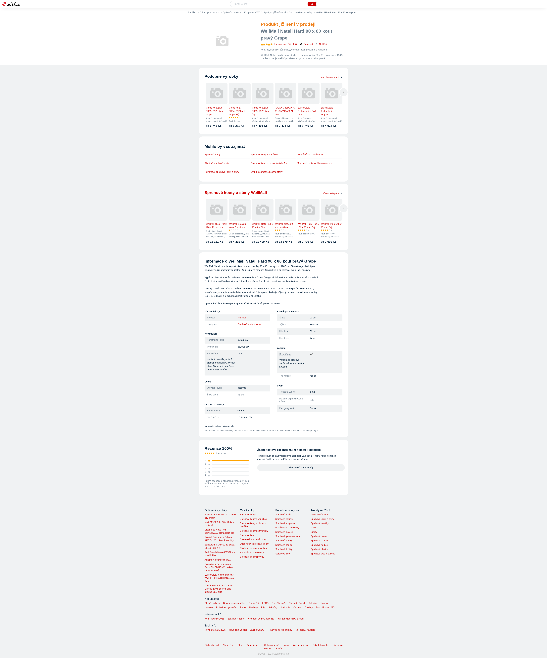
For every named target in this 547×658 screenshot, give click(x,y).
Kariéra (279, 648)
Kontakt (268, 648)
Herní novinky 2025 (214, 618)
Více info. (221, 486)
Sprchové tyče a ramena (287, 536)
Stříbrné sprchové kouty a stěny (266, 172)
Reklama (338, 645)
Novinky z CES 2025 (215, 630)
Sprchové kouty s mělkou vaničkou (314, 163)
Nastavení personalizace (296, 645)
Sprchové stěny (248, 514)
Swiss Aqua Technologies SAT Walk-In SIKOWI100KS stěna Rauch (220, 578)
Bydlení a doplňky (232, 12)
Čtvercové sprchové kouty (253, 539)
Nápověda (228, 645)
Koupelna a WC (252, 12)
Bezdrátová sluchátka (234, 603)
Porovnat (308, 44)
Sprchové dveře (283, 514)
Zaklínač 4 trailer (236, 618)
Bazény (309, 607)
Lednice (209, 607)
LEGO (265, 603)
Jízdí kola (285, 607)
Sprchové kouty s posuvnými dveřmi (269, 163)
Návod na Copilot (238, 630)
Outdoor (297, 607)
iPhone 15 (253, 603)
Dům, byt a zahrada (210, 12)
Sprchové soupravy (285, 523)
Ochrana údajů (271, 645)
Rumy (243, 607)
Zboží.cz (192, 12)
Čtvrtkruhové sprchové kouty (254, 548)
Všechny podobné (330, 77)
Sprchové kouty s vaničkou (264, 154)
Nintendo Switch (297, 603)
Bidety (314, 532)
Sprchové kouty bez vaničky (254, 531)
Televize (313, 603)
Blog (240, 645)
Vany (313, 527)
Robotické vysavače (226, 607)
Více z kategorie (331, 193)
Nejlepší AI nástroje (305, 630)
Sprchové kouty (212, 154)
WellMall (241, 317)
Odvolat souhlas (321, 645)
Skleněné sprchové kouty (310, 154)
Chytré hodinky (212, 603)
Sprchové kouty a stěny (301, 12)
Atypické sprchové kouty (217, 163)
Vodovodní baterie (320, 514)
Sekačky (272, 607)
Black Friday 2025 (325, 607)
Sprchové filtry (282, 553)
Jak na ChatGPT (258, 630)
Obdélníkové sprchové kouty (254, 544)
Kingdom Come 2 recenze (261, 618)
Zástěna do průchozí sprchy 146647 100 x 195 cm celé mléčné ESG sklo (218, 588)
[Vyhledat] (312, 4)
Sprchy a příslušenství (275, 12)
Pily (263, 607)
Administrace (253, 645)
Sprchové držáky (283, 549)
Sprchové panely (283, 540)
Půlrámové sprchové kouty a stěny (222, 172)
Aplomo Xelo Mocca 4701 (218, 560)
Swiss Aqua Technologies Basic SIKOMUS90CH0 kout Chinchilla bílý (219, 567)
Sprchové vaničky (284, 519)
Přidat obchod (212, 645)
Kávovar (325, 603)
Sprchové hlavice (284, 532)
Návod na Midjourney (281, 630)
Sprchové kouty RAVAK (252, 557)
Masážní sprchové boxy (287, 527)
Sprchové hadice (283, 545)
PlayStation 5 (278, 603)
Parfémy (253, 607)
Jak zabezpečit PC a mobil (291, 618)
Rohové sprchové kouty (252, 552)
